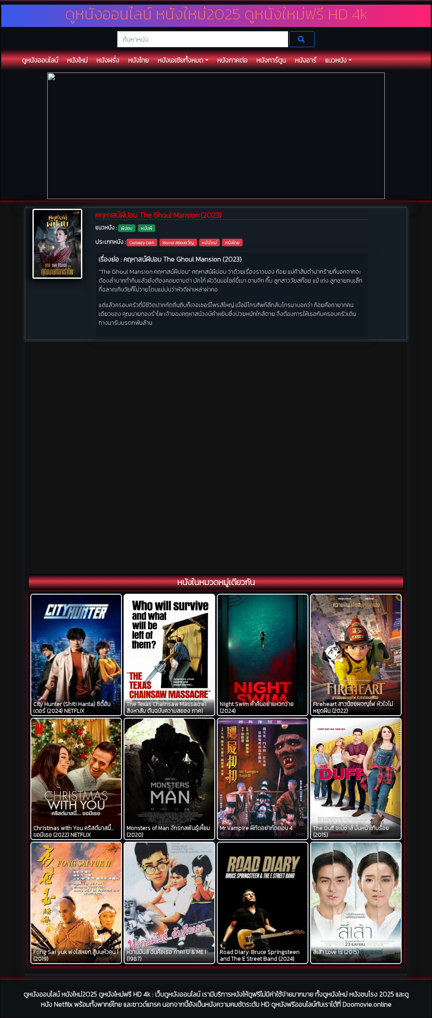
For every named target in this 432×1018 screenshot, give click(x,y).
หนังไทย (232, 242)
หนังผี (146, 228)
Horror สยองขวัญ (178, 242)
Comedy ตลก (142, 242)
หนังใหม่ (209, 242)
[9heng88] (216, 135)
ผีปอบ (126, 228)
